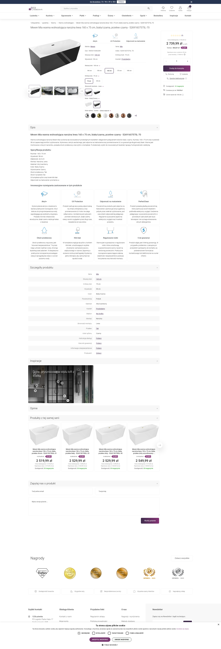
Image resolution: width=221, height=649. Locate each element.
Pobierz (99, 338)
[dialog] (110, 635)
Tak (97, 328)
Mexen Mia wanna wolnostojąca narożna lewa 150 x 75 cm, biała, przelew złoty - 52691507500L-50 (110, 451)
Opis (32, 127)
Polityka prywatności (98, 621)
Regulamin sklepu (97, 616)
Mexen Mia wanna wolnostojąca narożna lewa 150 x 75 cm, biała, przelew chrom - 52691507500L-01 (44, 451)
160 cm (97, 55)
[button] (189, 8)
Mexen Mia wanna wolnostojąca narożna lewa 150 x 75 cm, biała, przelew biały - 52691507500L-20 (77, 451)
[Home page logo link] (39, 8)
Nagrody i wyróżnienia (130, 616)
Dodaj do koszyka (176, 68)
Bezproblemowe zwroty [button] (112, 591)
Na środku (99, 314)
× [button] (218, 624)
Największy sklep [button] (179, 591)
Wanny (53, 23)
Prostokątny (126, 59)
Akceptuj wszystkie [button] (100, 639)
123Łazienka (35, 23)
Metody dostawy (128, 621)
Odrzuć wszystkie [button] (122, 639)
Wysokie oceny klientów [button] (145, 591)
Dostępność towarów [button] (46, 591)
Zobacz (121, 2)
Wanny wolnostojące (66, 23)
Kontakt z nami (65, 616)
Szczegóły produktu (41, 267)
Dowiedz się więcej (182, 629)
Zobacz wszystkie (182, 558)
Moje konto (63, 621)
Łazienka (45, 23)
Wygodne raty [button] (79, 591)
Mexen (92, 46)
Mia (121, 46)
